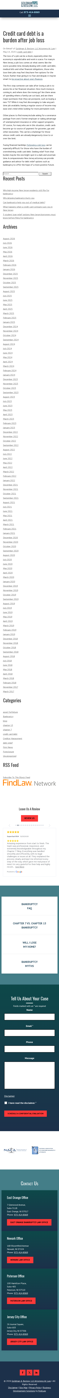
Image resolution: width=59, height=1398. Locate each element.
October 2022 (9, 440)
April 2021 (8, 520)
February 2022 (9, 476)
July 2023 (7, 401)
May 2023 (7, 410)
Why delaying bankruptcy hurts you (18, 198)
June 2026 (7, 247)
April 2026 (8, 256)
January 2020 (9, 581)
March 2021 (8, 524)
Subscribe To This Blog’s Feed (16, 777)
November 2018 (10, 643)
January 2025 (9, 322)
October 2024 (9, 335)
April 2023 (8, 414)
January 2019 (9, 634)
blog (5, 720)
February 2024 (9, 370)
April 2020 (8, 572)
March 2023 (8, 418)
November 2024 (10, 331)
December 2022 (10, 432)
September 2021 (11, 498)
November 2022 (10, 436)
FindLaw (42, 1390)
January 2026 (9, 269)
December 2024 (10, 326)
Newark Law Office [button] (20, 1260)
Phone (29, 1042)
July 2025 (7, 295)
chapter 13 (8, 725)
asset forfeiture (10, 712)
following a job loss (36, 145)
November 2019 (10, 590)
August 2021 (9, 502)
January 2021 (9, 533)
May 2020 (7, 568)
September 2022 (11, 445)
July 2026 (7, 243)
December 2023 (10, 379)
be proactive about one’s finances (27, 79)
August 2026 (9, 238)
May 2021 (7, 515)
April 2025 (8, 309)
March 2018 (8, 678)
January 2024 (9, 374)
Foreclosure (8, 751)
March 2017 (8, 691)
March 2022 (8, 471)
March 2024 (8, 366)
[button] (29, 15)
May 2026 (7, 251)
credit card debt (24, 51)
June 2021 (7, 511)
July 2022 (7, 454)
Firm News (8, 747)
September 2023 (11, 392)
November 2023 (10, 383)
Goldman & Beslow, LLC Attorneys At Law (35, 48)
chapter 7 (7, 729)
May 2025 (7, 304)
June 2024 (7, 352)
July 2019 (7, 608)
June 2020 (7, 564)
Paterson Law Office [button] (21, 1300)
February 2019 (9, 630)
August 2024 (9, 344)
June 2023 (7, 405)
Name (29, 1009)
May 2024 (7, 357)
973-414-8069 (32, 12)
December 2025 (10, 273)
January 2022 (9, 480)
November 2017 (10, 687)
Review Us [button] (29, 818)
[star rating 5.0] (29, 832)
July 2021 (7, 506)
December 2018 (10, 638)
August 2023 (9, 396)
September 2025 (11, 287)
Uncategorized (9, 756)
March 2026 (8, 260)
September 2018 (11, 651)
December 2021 (10, 484)
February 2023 (9, 423)
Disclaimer (9, 1096)
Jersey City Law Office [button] (21, 1341)
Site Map (23, 1387)
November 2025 (10, 278)
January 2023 (9, 427)
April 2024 (8, 361)
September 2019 (11, 599)
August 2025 (9, 291)
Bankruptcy (8, 716)
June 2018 (7, 665)
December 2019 (10, 586)
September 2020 (11, 550)
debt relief (8, 742)
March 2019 (8, 625)
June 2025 (7, 300)
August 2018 (9, 656)
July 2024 (7, 348)
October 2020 (9, 546)
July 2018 (7, 660)
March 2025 (8, 313)
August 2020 (9, 555)
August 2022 (9, 449)
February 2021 (9, 528)
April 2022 (8, 467)
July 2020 (7, 559)
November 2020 (10, 542)
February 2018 (9, 682)
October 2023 (9, 388)
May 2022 (7, 462)
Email (29, 1026)
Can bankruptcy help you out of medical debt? (24, 202)
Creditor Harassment (12, 738)
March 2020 (8, 577)
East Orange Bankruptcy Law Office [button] (29, 1222)
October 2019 (9, 594)
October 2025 (9, 282)
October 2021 (9, 493)
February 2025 (9, 317)
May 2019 (7, 616)
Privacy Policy (35, 1387)
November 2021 (10, 489)
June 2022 (7, 458)
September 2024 (11, 339)
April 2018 (8, 673)
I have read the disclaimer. (22, 1103)
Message (29, 1058)
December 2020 (10, 537)
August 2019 (9, 603)
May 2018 (7, 669)
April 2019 (8, 621)
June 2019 (7, 612)
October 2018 (9, 647)
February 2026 (9, 265)
